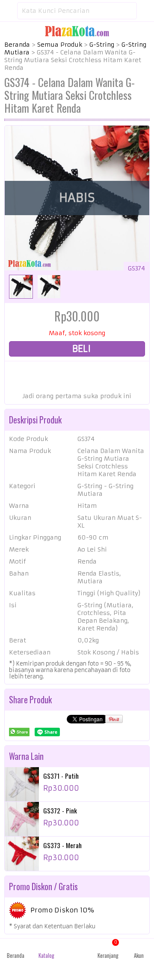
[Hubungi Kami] (77, 949)
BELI (80, 348)
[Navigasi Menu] (8, 10)
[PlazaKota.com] (77, 31)
